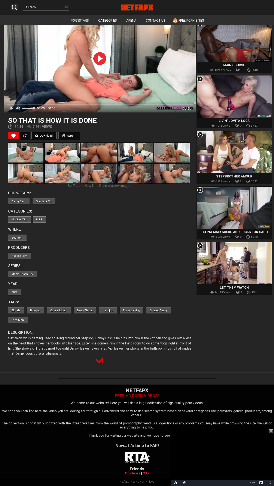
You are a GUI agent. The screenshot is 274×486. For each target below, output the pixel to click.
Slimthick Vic (44, 201)
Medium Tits (19, 219)
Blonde (16, 310)
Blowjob (35, 310)
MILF (39, 219)
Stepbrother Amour (234, 176)
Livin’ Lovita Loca (234, 121)
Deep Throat (85, 310)
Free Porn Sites (191, 20)
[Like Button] (13, 135)
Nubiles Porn (19, 255)
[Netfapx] (137, 7)
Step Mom (18, 320)
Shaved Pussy (158, 310)
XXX (146, 473)
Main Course (234, 65)
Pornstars (80, 20)
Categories (107, 20)
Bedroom (17, 237)
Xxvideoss (132, 473)
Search (14, 7)
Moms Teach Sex (22, 274)
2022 (15, 292)
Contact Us (155, 20)
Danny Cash (19, 201)
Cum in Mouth (58, 310)
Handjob (108, 310)
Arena (131, 20)
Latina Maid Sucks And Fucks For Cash (234, 232)
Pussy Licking (131, 310)
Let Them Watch (234, 288)
